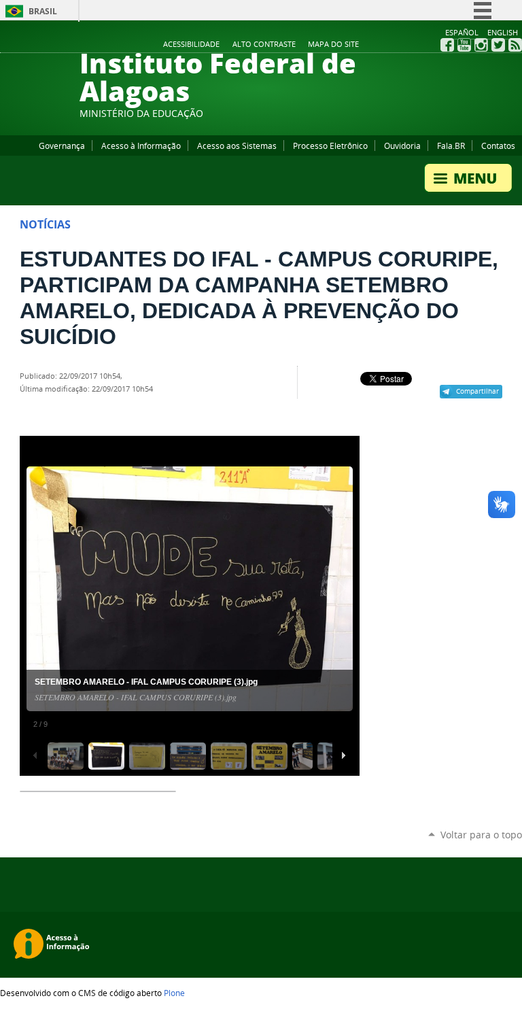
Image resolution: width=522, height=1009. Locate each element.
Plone (174, 992)
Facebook (447, 45)
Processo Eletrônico (330, 145)
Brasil (43, 11)
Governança (62, 145)
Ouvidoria (402, 145)
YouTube (464, 45)
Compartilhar (477, 391)
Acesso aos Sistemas (237, 145)
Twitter (498, 45)
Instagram (481, 45)
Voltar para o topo (481, 834)
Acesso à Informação (141, 145)
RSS (515, 45)
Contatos (498, 145)
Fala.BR (451, 145)
